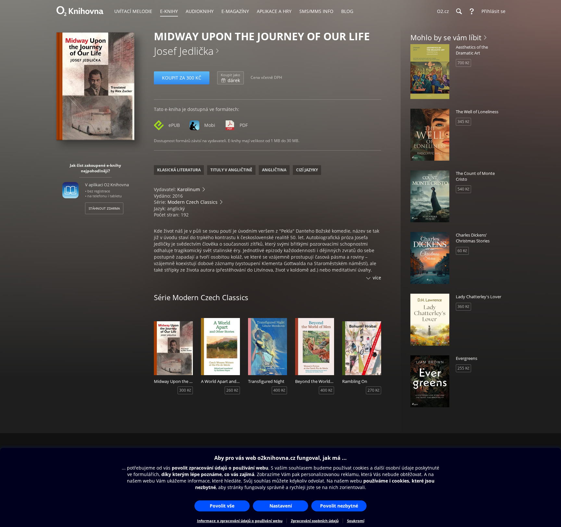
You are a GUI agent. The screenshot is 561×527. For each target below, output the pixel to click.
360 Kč (463, 306)
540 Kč (463, 189)
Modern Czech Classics (193, 202)
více (377, 278)
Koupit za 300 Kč (181, 78)
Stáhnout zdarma (104, 208)
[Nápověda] (471, 11)
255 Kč (463, 368)
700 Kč (463, 63)
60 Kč (462, 250)
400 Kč (279, 390)
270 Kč (374, 390)
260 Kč (232, 390)
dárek (230, 77)
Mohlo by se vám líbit (445, 37)
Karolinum (188, 189)
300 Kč (185, 390)
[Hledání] (458, 11)
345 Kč (463, 121)
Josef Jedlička (184, 51)
